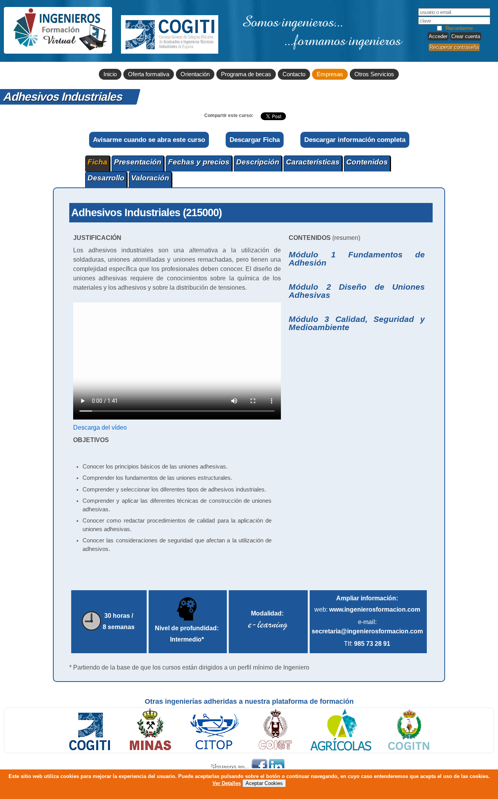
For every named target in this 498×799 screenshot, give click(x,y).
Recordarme (459, 28)
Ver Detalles (226, 783)
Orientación (195, 74)
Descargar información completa (354, 139)
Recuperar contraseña (454, 47)
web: (367, 609)
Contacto (293, 74)
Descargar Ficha (255, 139)
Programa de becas (246, 74)
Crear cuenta (465, 36)
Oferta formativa (148, 74)
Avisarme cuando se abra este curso (149, 139)
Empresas (330, 74)
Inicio (110, 74)
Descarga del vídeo (100, 427)
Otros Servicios (374, 74)
